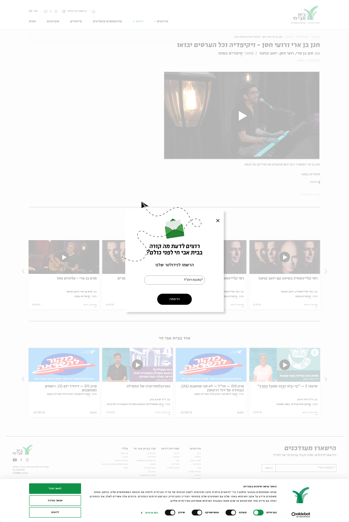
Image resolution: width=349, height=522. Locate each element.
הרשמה (174, 299)
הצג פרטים (151, 512)
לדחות (55, 512)
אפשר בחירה (55, 500)
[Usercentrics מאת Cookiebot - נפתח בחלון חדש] (301, 515)
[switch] (231, 512)
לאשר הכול (55, 488)
